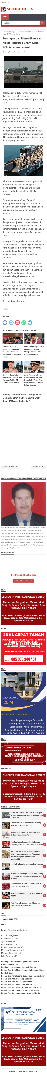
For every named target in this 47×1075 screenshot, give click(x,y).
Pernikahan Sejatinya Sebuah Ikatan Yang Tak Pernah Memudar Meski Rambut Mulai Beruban (27, 876)
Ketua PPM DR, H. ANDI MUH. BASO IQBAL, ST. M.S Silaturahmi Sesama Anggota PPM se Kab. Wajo (27, 815)
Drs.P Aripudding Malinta (23, 575)
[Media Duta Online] (17, 9)
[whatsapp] (23, 322)
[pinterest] (17, 322)
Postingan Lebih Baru (10, 467)
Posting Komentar (20, 52)
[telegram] (30, 322)
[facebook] (5, 322)
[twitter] (11, 322)
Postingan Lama (38, 467)
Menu (5, 17)
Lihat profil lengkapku (23, 581)
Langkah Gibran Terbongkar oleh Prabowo (27, 864)
